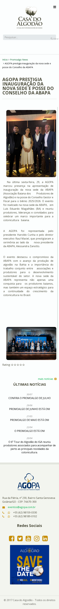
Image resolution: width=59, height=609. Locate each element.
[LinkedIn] (45, 538)
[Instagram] (36, 538)
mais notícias (46, 379)
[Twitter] (20, 538)
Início (5, 59)
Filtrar (53, 38)
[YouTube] (28, 538)
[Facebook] (11, 538)
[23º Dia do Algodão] (29, 565)
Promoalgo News (19, 59)
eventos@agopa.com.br (22, 507)
